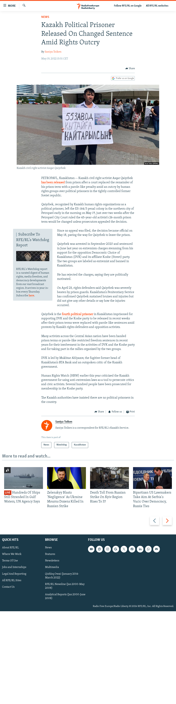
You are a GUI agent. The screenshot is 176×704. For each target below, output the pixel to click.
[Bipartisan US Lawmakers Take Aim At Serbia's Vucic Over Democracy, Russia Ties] (152, 478)
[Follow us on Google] (115, 549)
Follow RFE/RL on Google (128, 5)
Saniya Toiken (53, 52)
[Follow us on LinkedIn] (140, 549)
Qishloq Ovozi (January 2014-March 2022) (62, 576)
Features (50, 554)
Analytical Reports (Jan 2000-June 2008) (65, 596)
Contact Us (8, 587)
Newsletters (52, 560)
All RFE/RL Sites (11, 580)
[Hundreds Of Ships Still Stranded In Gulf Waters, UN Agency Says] (23, 478)
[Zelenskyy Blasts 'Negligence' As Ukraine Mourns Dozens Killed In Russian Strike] (66, 478)
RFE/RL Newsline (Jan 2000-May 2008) (65, 586)
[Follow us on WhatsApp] (148, 549)
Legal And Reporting (14, 574)
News (45, 17)
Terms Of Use (10, 560)
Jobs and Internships (14, 567)
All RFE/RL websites (157, 5)
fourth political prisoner (77, 314)
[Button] (130, 68)
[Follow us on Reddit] (99, 549)
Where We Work (11, 554)
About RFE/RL (10, 547)
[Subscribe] (156, 549)
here (31, 295)
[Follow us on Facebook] (132, 549)
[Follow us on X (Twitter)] (124, 549)
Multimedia (52, 567)
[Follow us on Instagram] (107, 549)
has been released (53, 182)
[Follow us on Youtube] (91, 549)
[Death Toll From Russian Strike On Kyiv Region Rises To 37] (109, 478)
